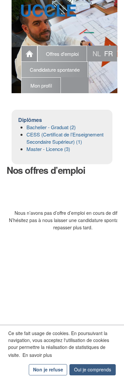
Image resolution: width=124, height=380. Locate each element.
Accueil (29, 53)
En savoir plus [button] (37, 355)
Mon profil (41, 85)
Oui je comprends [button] (92, 369)
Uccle (48, 10)
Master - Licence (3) (48, 148)
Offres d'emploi (62, 53)
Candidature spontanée (55, 69)
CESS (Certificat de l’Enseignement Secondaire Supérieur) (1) (64, 138)
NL (97, 53)
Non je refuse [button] (48, 369)
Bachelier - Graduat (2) (51, 127)
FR (108, 53)
